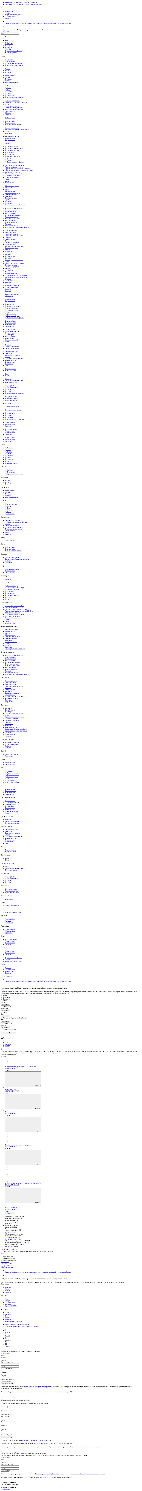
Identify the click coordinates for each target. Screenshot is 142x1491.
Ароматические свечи (12, 407)
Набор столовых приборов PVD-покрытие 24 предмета (23, 1183)
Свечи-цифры (9, 335)
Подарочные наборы (11, 82)
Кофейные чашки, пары (12, 193)
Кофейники (8, 196)
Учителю (8, 81)
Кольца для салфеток (11, 287)
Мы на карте (5, 1262)
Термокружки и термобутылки (15, 205)
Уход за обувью (10, 422)
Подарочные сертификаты (13, 51)
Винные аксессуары (11, 248)
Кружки (7, 200)
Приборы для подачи (11, 225)
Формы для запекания (12, 106)
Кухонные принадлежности (14, 108)
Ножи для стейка (10, 220)
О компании (9, 11)
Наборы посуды (10, 182)
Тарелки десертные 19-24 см (14, 167)
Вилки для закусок (11, 222)
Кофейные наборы (11, 198)
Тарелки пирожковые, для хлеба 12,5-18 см (19, 170)
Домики (7, 375)
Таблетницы (9, 296)
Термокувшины (10, 244)
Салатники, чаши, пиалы (13, 175)
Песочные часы (10, 362)
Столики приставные (12, 348)
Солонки (8, 131)
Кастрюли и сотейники (12, 101)
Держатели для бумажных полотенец (17, 129)
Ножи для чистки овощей (13, 124)
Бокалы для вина (10, 232)
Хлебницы (8, 133)
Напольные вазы (10, 370)
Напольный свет (10, 323)
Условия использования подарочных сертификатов (21, 1326)
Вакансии (8, 1304)
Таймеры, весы (10, 111)
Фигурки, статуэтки (11, 351)
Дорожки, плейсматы (12, 285)
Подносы (8, 272)
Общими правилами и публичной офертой (36, 1387)
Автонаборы (9, 403)
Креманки (8, 237)
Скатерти (8, 291)
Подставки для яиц (11, 273)
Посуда (7, 374)
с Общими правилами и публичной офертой (36, 1440)
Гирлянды (8, 379)
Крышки (7, 104)
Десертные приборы (11, 217)
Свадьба (7, 77)
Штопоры (8, 249)
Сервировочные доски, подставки (16, 277)
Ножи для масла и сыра (12, 218)
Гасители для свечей (11, 340)
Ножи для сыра (10, 123)
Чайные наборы (10, 191)
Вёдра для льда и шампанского (15, 246)
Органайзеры (9, 364)
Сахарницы (8, 203)
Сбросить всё (5, 1004)
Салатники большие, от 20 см (14, 174)
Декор (7, 1316)
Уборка (7, 1317)
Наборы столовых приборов (14, 208)
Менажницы (9, 270)
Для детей (8, 72)
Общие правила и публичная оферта (17, 1324)
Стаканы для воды (11, 230)
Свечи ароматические (12, 331)
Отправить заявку (7, 1437)
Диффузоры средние (11, 398)
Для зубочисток (10, 256)
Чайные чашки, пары (12, 186)
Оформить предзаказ (8, 1383)
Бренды (7, 13)
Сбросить (4, 1033)
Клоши (7, 261)
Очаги (7, 341)
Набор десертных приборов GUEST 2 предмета (20, 1066)
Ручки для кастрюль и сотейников (16, 102)
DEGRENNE (9, 1068)
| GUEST (16, 1068)
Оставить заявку (10, 1232)
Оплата (7, 1289)
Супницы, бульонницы (12, 177)
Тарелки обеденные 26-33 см (14, 165)
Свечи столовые (10, 329)
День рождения (10, 75)
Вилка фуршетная (10, 1089)
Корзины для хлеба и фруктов (14, 263)
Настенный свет (10, 324)
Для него (8, 70)
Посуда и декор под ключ (13, 15)
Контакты (8, 18)
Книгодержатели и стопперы (14, 358)
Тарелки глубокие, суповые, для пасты (17, 169)
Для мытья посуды (11, 429)
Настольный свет (10, 321)
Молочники (8, 201)
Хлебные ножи (10, 121)
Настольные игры (10, 360)
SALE (7, 38)
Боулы (7, 179)
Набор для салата (10, 1112)
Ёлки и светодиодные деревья (14, 380)
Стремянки (8, 426)
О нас (6, 1299)
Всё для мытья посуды (12, 136)
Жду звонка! (5, 1470)
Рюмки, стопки (10, 239)
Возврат (7, 1291)
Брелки (7, 365)
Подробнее (8, 1223)
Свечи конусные (10, 333)
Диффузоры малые (11, 397)
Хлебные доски (10, 118)
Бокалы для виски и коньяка (14, 236)
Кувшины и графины (12, 242)
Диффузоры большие (12, 400)
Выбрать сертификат (11, 1246)
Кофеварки (8, 114)
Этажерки (8, 282)
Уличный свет (9, 326)
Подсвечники (9, 338)
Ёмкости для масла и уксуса (14, 260)
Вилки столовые (10, 210)
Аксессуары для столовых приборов (17, 227)
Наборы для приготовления (14, 109)
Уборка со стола (10, 140)
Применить (12, 1033)
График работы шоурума (13, 1239)
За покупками (5, 1489)
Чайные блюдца (10, 187)
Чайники (8, 113)
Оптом (3, 444)
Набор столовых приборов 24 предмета (18, 1145)
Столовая (8, 1314)
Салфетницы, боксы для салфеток (16, 275)
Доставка (8, 968)
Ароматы (8, 1319)
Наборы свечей (10, 336)
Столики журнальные (12, 346)
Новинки (8, 37)
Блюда (7, 181)
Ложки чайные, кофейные (13, 215)
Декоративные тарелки (12, 172)
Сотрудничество (10, 16)
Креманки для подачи (12, 265)
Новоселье (8, 79)
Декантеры (8, 241)
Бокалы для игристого (12, 234)
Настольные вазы (10, 369)
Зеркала (7, 357)
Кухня (7, 1312)
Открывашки (9, 251)
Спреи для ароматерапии (13, 410)
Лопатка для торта (11, 1207)
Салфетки (8, 289)
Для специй (8, 258)
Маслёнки (8, 268)
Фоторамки (8, 353)
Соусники (8, 279)
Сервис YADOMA (11, 1306)
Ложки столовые (10, 211)
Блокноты (8, 143)
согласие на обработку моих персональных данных (88, 1474)
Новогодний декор (11, 382)
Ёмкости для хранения (12, 128)
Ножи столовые (10, 213)
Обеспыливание (10, 138)
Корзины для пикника (12, 294)
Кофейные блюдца (11, 194)
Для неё (7, 69)
